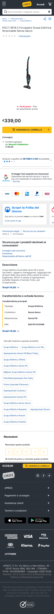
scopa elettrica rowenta (15, 409)
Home (4, 19)
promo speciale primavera (16, 384)
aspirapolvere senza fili (15, 397)
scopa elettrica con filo (33, 347)
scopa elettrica (11, 347)
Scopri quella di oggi (13, 221)
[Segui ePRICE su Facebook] (43, 475)
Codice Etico (25, 574)
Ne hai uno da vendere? (34, 231)
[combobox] (27, 12)
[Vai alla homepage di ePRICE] (8, 475)
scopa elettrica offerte (14, 359)
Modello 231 (9, 574)
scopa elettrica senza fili (15, 365)
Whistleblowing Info (32, 577)
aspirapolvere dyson (40, 409)
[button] (27, 73)
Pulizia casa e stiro (9, 21)
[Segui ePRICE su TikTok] (49, 475)
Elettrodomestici (17, 19)
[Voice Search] (49, 12)
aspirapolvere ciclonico (15, 390)
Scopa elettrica (25, 21)
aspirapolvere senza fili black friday (21, 353)
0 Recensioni (24, 36)
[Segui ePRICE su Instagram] (37, 475)
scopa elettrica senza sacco (17, 403)
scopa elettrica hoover (14, 415)
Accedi (40, 4)
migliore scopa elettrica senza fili (19, 372)
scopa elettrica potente (15, 422)
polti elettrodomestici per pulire (18, 378)
